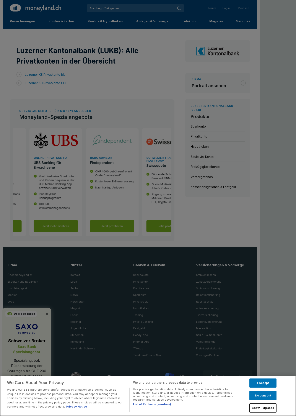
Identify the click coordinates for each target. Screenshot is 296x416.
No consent (263, 395)
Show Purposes (263, 407)
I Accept (263, 383)
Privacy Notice (76, 406)
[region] (148, 396)
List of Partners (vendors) (152, 404)
